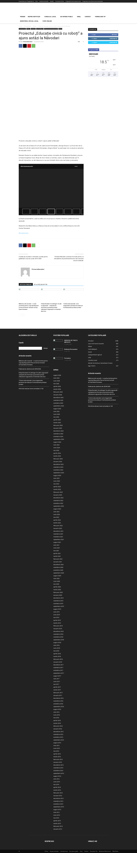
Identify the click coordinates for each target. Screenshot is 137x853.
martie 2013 (57, 823)
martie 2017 (57, 690)
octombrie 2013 (58, 804)
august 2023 (57, 475)
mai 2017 (56, 684)
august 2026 (57, 375)
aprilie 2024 (57, 453)
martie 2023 (57, 489)
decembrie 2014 (58, 765)
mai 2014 (56, 784)
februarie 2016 (58, 726)
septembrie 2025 (58, 406)
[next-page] (23, 315)
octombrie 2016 (58, 704)
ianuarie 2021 (57, 562)
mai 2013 (56, 818)
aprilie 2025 (57, 420)
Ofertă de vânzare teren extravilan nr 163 (31, 388)
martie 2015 (57, 757)
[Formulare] (58, 360)
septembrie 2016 (58, 706)
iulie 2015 (56, 745)
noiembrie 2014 (58, 768)
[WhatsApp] (33, 46)
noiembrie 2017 (58, 667)
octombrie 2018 (58, 637)
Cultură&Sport (40, 28)
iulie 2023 (56, 478)
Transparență (27, 26)
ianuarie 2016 (57, 729)
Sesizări (52, 1)
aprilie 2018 (57, 654)
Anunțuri (33, 28)
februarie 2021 (58, 559)
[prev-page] (20, 315)
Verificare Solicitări (43, 1)
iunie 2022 (56, 514)
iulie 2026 (56, 378)
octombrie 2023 (58, 470)
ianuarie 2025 (57, 428)
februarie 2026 (58, 392)
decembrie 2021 (58, 531)
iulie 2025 (56, 411)
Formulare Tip (100, 16)
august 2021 (57, 542)
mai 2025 (56, 417)
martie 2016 (57, 723)
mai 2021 (56, 550)
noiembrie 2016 (58, 701)
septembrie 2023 (58, 473)
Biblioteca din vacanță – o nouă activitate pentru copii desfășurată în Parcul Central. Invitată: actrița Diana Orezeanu (33, 362)
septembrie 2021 (58, 539)
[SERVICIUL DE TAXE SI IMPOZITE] (58, 342)
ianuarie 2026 (57, 395)
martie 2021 (57, 556)
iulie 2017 (56, 679)
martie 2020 (57, 589)
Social (60, 28)
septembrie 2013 (58, 807)
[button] (116, 17)
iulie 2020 (56, 578)
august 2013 (57, 809)
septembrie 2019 (58, 606)
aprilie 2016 (57, 720)
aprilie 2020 (57, 587)
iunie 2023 (56, 481)
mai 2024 (56, 450)
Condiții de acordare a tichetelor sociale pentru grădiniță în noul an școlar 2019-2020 (33, 257)
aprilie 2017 (57, 687)
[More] (38, 46)
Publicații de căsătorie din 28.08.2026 (30, 369)
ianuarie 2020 (57, 595)
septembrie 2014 (58, 773)
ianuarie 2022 (57, 528)
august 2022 (57, 509)
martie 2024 (57, 456)
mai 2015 (56, 751)
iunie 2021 (56, 548)
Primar (22, 16)
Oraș (79, 16)
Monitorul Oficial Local (29, 21)
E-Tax (36, 1)
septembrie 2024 (58, 439)
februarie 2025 (58, 425)
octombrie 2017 (58, 670)
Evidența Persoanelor (71, 349)
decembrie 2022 (58, 498)
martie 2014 (57, 790)
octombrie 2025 (58, 403)
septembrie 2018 (58, 640)
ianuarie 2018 (57, 662)
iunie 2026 (56, 381)
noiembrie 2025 (58, 400)
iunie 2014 (56, 782)
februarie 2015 (58, 759)
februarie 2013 (58, 826)
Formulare (67, 358)
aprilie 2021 (57, 553)
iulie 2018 (56, 645)
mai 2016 (56, 718)
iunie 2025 (56, 414)
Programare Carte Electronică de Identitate (92, 1)
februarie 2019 (58, 626)
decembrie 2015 (58, 731)
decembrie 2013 (58, 798)
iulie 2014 (56, 779)
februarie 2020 (58, 592)
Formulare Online (59, 1)
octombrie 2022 (58, 503)
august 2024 (57, 442)
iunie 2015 (56, 748)
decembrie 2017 (58, 665)
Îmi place (114, 34)
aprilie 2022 (57, 520)
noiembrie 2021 (58, 534)
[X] (25, 46)
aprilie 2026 (57, 386)
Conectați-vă (113, 38)
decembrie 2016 (58, 698)
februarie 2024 (58, 459)
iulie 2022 (56, 512)
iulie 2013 (56, 812)
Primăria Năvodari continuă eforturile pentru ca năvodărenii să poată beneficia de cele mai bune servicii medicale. (69, 258)
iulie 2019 (56, 612)
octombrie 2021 (58, 537)
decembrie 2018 (58, 631)
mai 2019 (56, 617)
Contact (88, 16)
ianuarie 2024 (57, 461)
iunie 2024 (56, 447)
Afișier (34, 26)
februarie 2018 (58, 659)
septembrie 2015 (58, 740)
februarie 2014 (58, 793)
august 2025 (57, 409)
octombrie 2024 (58, 436)
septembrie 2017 (58, 673)
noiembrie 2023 (58, 467)
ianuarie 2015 (57, 762)
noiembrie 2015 (58, 734)
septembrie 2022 (58, 506)
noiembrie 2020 (58, 567)
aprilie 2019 (57, 620)
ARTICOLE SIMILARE (26, 284)
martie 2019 (57, 623)
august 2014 (57, 776)
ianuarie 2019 (57, 628)
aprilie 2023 (57, 486)
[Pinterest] (29, 46)
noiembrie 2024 (58, 434)
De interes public (66, 16)
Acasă (20, 26)
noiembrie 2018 (58, 634)
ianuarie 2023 (57, 495)
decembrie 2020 (58, 564)
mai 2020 (56, 584)
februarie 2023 (58, 492)
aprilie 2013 (57, 821)
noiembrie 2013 (58, 801)
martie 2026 (57, 389)
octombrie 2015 (58, 737)
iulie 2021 (56, 545)
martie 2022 (57, 523)
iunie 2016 (56, 715)
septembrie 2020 (58, 573)
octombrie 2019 (58, 603)
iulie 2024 (56, 445)
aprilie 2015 (57, 754)
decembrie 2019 (58, 598)
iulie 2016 (56, 712)
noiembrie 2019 (58, 601)
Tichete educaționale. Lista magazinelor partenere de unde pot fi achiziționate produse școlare (73, 305)
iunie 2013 (56, 815)
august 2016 (57, 709)
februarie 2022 (58, 525)
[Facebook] (20, 46)
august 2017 (57, 676)
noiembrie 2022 (58, 500)
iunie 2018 (56, 648)
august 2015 (57, 743)
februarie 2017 (58, 692)
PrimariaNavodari (27, 41)
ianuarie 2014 (57, 795)
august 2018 (57, 642)
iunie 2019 (56, 615)
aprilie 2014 (57, 787)
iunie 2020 (56, 581)
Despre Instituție (34, 16)
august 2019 (57, 609)
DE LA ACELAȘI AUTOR (40, 284)
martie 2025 (57, 422)
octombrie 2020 (58, 570)
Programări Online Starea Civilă (73, 1)
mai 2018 (56, 651)
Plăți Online (47, 21)
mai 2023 (56, 484)
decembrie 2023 (58, 464)
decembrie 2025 (58, 397)
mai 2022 (56, 517)
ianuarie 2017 (57, 695)
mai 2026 (56, 383)
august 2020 (57, 576)
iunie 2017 (56, 681)
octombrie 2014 (58, 770)
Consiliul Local (50, 16)
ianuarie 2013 (57, 829)
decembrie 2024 (58, 431)
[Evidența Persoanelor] (58, 351)
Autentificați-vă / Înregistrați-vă (26, 1)
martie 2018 (57, 656)
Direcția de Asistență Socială (51, 28)
